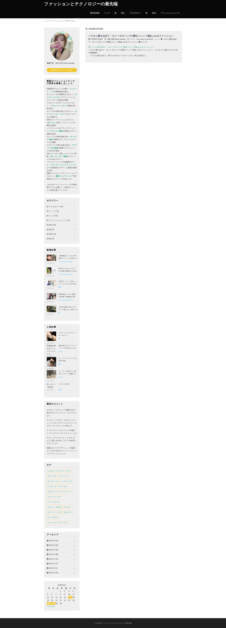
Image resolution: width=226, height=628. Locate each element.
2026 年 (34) (53, 541)
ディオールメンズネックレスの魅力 (61, 430)
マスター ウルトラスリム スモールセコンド (67, 334)
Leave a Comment (146, 39)
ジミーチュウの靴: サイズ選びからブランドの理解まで (67, 372)
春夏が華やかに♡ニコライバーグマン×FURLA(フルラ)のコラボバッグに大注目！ (68, 348)
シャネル (50, 471)
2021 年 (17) (53, 563)
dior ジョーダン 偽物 (58, 156)
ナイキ (68, 471)
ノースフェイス (66, 481)
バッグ (107, 13)
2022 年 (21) (53, 559)
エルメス (60, 471)
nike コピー (51, 122)
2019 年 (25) (53, 573)
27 (53, 603)
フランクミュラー (54, 497)
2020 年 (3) (52, 568)
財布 (154, 13)
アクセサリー (135, 13)
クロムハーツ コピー (58, 106)
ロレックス (51, 476)
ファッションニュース (170, 13)
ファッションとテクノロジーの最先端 (81, 3)
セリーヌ (143, 42)
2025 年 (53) (53, 545)
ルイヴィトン (63, 476)
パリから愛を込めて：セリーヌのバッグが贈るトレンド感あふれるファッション (131, 35)
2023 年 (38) (53, 554)
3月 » (53, 606)
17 (70, 597)
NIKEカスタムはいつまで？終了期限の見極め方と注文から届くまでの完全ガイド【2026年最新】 (68, 272)
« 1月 (49, 606)
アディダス (62, 486)
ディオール (51, 486)
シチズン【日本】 (64, 384)
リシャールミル (53, 502)
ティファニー (66, 492)
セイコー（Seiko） (54, 507)
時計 (123, 13)
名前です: (50, 63)
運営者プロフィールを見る (61, 70)
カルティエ (68, 512)
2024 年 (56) (53, 550)
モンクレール (52, 481)
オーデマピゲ (52, 517)
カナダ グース (53, 492)
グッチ (59, 512)
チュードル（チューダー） (58, 523)
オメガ (67, 507)
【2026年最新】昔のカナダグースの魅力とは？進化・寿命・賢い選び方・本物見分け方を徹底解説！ (68, 310)
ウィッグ (53, 211)
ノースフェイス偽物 (55, 131)
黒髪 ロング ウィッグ (64, 176)
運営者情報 (94, 13)
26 (49, 603)
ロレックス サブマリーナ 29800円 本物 (67, 360)
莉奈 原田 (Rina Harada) (116, 39)
